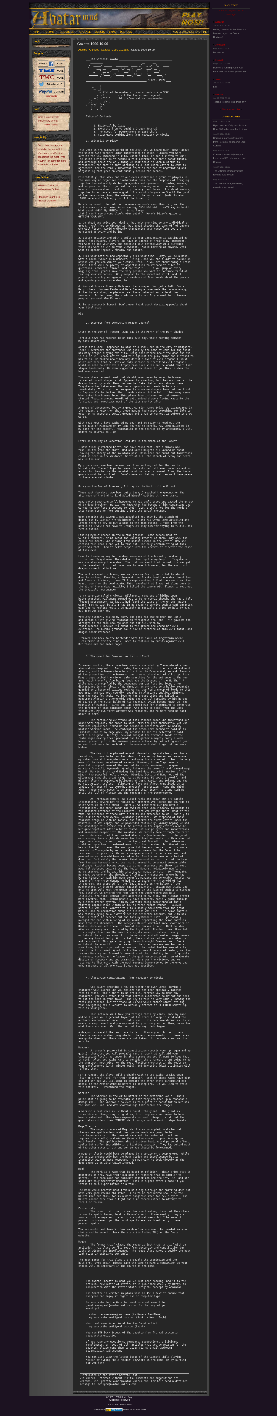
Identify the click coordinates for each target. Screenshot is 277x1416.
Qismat (219, 60)
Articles (82, 49)
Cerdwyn (220, 44)
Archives (94, 49)
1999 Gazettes (120, 49)
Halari (218, 79)
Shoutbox (231, 5)
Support (38, 53)
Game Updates (231, 116)
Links (112, 32)
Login (37, 41)
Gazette (105, 49)
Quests (100, 32)
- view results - (52, 124)
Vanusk (219, 94)
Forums (49, 32)
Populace (84, 32)
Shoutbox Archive (231, 109)
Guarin (52, 200)
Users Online (41, 177)
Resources (66, 32)
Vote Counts (51, 96)
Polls (36, 109)
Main (37, 32)
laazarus (219, 22)
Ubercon (126, 32)
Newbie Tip (40, 137)
